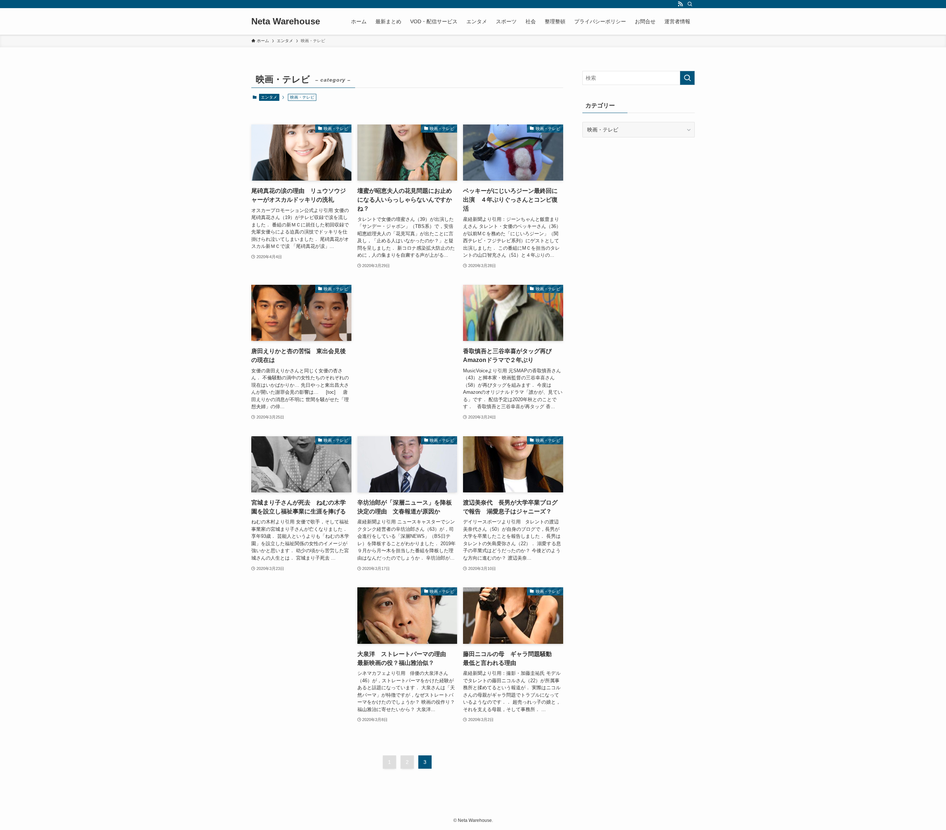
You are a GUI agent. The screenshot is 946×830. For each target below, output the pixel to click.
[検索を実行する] (687, 78)
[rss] (680, 4)
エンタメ (269, 97)
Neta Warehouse (285, 21)
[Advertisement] (407, 325)
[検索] (690, 4)
